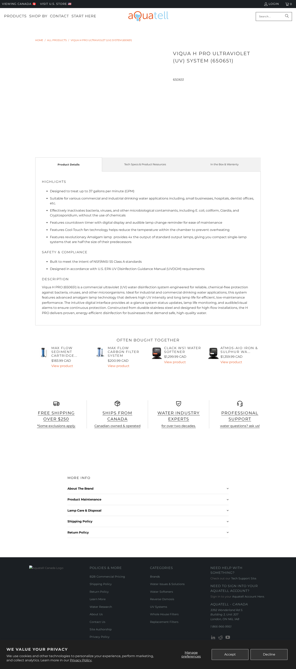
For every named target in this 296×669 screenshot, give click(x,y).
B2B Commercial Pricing (107, 576)
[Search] (287, 16)
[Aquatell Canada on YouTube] (228, 637)
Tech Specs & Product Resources (145, 164)
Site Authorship (101, 629)
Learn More (98, 599)
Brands (155, 576)
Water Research (101, 607)
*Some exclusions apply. (56, 426)
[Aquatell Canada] (148, 16)
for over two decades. (178, 426)
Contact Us (97, 622)
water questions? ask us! (240, 426)
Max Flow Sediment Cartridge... (64, 352)
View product (62, 366)
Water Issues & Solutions (167, 584)
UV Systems (158, 607)
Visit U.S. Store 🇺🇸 (55, 4)
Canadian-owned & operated (117, 426)
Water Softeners (161, 592)
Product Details (69, 164)
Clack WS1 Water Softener (182, 350)
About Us (96, 614)
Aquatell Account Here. (248, 596)
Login (274, 4)
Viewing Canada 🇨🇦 (19, 4)
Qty (175, 84)
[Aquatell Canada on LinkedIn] (213, 637)
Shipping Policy (101, 584)
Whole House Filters (164, 614)
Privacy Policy (100, 637)
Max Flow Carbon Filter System (123, 352)
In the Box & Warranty (224, 164)
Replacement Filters (164, 622)
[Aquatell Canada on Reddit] (221, 637)
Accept (230, 654)
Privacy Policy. (81, 660)
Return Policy (99, 592)
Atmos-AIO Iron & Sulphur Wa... (239, 350)
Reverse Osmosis (162, 599)
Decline (269, 654)
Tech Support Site (243, 578)
